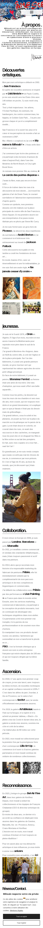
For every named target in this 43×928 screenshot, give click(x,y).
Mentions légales (16, 910)
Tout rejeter (21, 923)
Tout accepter (21, 916)
